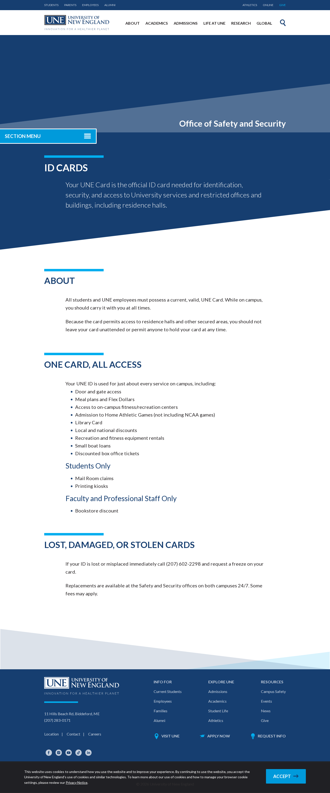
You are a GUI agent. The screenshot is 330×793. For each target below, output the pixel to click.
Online (268, 5)
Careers (94, 734)
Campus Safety (273, 691)
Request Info (272, 736)
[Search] (283, 22)
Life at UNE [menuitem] (214, 23)
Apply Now (218, 736)
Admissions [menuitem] (186, 23)
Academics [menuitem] (156, 23)
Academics (217, 701)
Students (51, 5)
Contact (73, 734)
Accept (282, 776)
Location (51, 734)
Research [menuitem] (241, 23)
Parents (70, 5)
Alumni (109, 5)
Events (266, 701)
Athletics (250, 5)
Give (282, 5)
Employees (90, 5)
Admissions (217, 691)
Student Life (218, 710)
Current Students (168, 691)
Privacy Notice (76, 782)
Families (160, 710)
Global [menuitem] (264, 23)
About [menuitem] (132, 23)
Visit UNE (170, 736)
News (266, 710)
